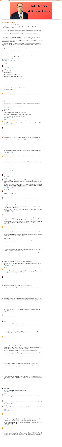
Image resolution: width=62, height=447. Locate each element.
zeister (4, 412)
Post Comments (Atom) (8, 440)
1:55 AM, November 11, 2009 (8, 403)
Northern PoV (5, 387)
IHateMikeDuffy (6, 92)
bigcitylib (5, 154)
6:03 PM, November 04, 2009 (8, 211)
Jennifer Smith (5, 196)
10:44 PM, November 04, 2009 (9, 306)
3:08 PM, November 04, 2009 (8, 107)
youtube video (5, 409)
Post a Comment (4, 437)
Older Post (41, 439)
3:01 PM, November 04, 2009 (8, 90)
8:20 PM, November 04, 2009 (8, 273)
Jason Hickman (5, 375)
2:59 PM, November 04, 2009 (8, 67)
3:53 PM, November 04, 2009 (8, 157)
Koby (4, 119)
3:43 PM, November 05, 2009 (8, 391)
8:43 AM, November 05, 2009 (8, 333)
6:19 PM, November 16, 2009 (8, 435)
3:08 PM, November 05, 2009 (8, 385)
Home (22, 439)
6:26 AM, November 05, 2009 (8, 311)
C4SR (4, 69)
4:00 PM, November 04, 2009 (8, 171)
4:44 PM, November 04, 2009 (8, 187)
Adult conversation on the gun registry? (8, 22)
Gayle (4, 100)
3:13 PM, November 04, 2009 (8, 117)
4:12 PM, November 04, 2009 (8, 176)
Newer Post (3, 439)
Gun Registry (10, 60)
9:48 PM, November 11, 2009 (8, 410)
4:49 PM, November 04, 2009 (8, 194)
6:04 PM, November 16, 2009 (8, 424)
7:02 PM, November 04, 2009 (8, 258)
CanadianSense (5, 64)
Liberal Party (15, 60)
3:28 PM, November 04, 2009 (8, 152)
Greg (4, 260)
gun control (6, 60)
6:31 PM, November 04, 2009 (8, 223)
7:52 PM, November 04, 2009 (8, 265)
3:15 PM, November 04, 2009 (8, 124)
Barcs (4, 225)
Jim (4, 248)
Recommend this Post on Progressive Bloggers (7, 58)
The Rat (5, 178)
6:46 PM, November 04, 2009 (8, 246)
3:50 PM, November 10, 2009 (8, 397)
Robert (4, 267)
